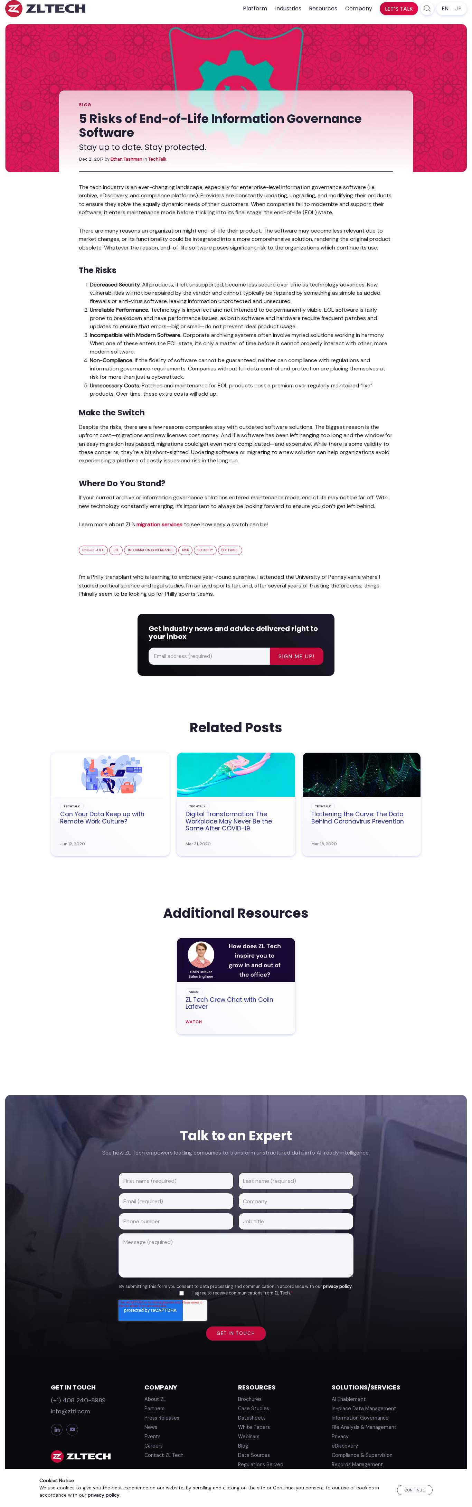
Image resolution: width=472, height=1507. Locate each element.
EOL (116, 550)
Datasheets (252, 1418)
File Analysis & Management (364, 1427)
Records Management (357, 1464)
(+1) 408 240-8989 (78, 1400)
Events (152, 1436)
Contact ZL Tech (163, 1455)
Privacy (340, 1436)
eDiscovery (345, 1446)
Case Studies (253, 1408)
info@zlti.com (70, 1411)
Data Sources (254, 1455)
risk (185, 550)
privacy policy (337, 1286)
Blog (85, 104)
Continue (415, 1490)
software (229, 550)
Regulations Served (260, 1464)
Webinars (248, 1436)
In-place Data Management (364, 1408)
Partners (154, 1408)
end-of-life (93, 550)
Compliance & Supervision (362, 1455)
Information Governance (360, 1418)
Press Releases (161, 1418)
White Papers (254, 1427)
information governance (150, 550)
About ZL (155, 1399)
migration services (159, 524)
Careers (153, 1446)
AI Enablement (349, 1399)
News (150, 1427)
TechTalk (157, 159)
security (205, 550)
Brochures (250, 1399)
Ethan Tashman (126, 159)
